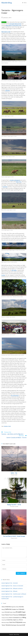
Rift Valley (14, 270)
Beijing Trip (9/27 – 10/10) (14, 504)
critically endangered (15, 180)
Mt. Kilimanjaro (15, 395)
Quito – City (14, 473)
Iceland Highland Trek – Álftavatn (9, 591)
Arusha (3, 275)
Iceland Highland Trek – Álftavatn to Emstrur (12, 588)
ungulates (7, 90)
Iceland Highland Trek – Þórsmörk (9, 583)
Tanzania (6, 426)
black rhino (19, 181)
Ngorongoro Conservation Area (13, 25)
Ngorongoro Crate (5, 31)
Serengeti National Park (15, 23)
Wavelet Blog (6, 2)
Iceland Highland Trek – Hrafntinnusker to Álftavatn (13, 594)
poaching (5, 186)
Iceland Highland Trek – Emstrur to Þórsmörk (12, 585)
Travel (9, 426)
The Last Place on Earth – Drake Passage (14, 536)
